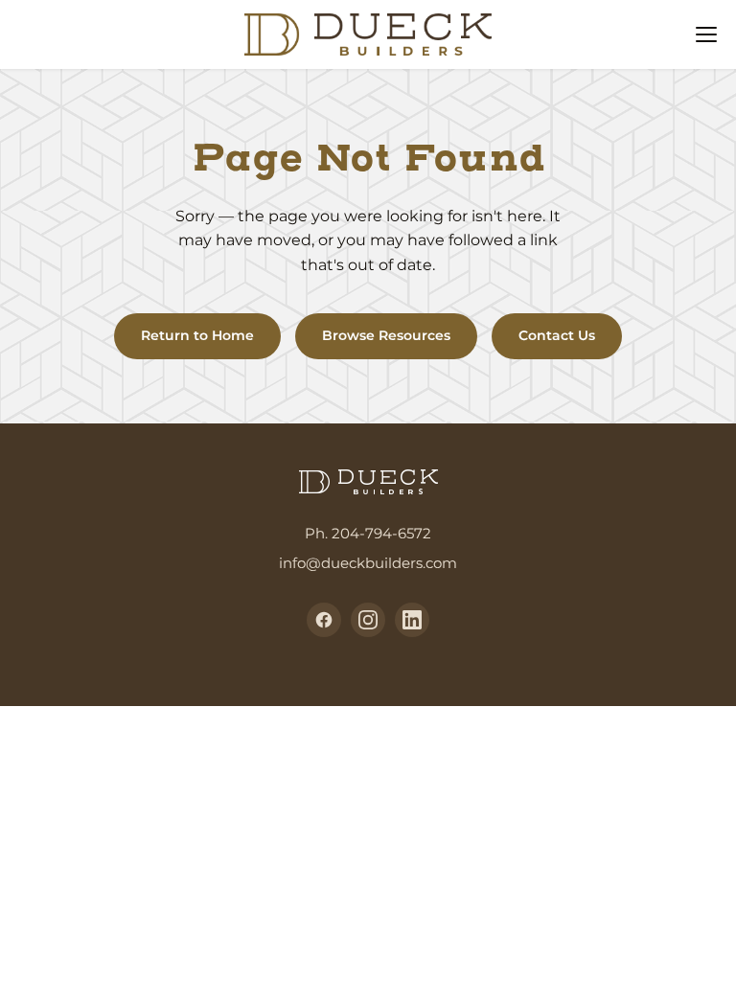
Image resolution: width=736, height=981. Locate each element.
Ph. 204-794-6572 (368, 533)
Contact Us (556, 335)
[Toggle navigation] (706, 34)
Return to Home (197, 335)
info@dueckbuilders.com (368, 563)
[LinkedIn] (412, 620)
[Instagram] (368, 620)
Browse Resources (386, 335)
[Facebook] (324, 620)
